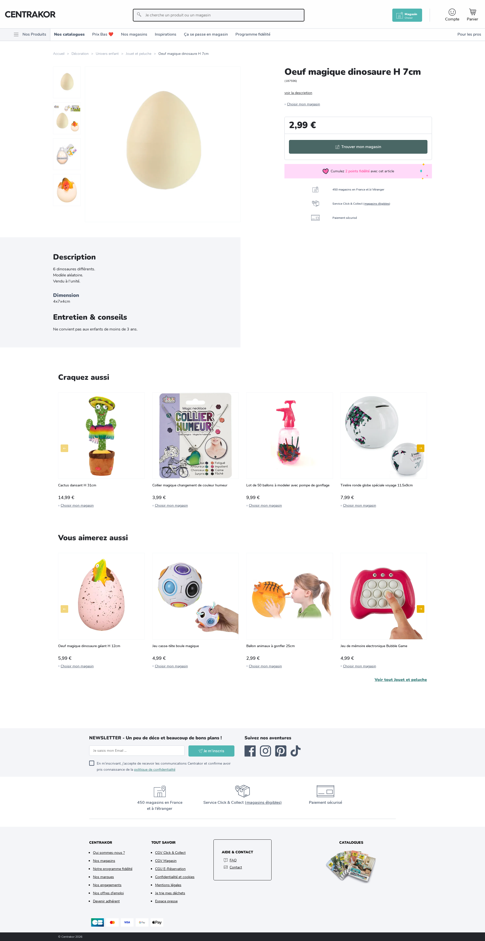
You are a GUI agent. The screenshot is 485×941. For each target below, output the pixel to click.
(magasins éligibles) (263, 802)
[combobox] (218, 15)
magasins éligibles (377, 204)
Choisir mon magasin (303, 104)
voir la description (298, 92)
